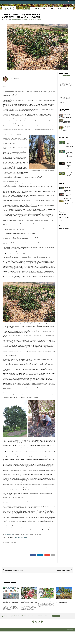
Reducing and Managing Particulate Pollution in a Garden (69, 165)
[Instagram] (65, 75)
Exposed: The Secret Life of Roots (22, 539)
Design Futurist (62, 225)
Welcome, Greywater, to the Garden (45, 601)
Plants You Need (62, 214)
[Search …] (71, 2)
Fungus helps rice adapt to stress (20, 537)
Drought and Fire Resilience (65, 220)
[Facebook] (63, 75)
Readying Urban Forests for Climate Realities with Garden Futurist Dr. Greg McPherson (29, 603)
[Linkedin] (69, 75)
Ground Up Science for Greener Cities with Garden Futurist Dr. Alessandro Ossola (10, 603)
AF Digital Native (70, 629)
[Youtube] (67, 75)
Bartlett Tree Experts (9, 534)
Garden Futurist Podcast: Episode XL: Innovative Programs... (67, 116)
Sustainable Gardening (64, 228)
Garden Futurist (8, 19)
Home (3, 19)
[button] (36, 8)
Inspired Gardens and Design (65, 222)
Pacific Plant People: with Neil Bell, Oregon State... (68, 202)
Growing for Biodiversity (64, 217)
